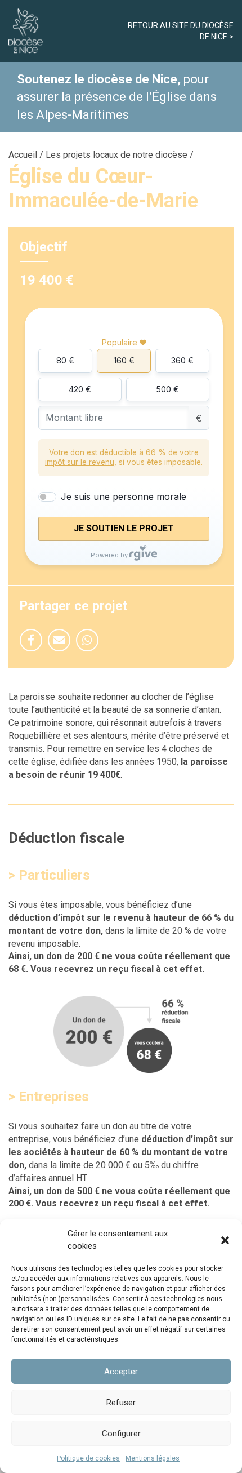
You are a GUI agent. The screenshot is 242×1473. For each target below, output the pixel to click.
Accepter (121, 1371)
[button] (225, 1240)
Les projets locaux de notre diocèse (116, 154)
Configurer (121, 1433)
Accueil (22, 154)
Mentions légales (153, 1458)
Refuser (121, 1402)
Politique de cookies (88, 1458)
